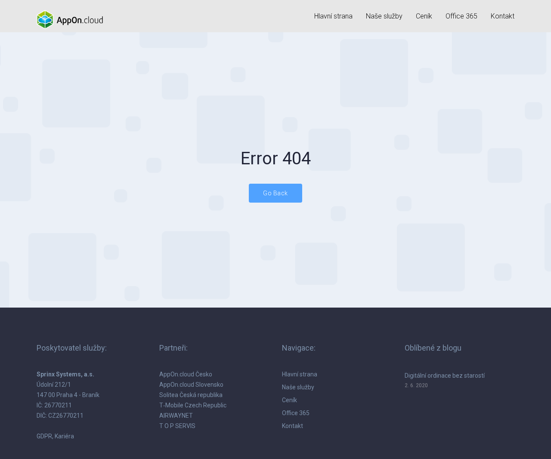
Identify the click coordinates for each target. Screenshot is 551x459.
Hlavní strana (333, 16)
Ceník (424, 16)
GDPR (44, 436)
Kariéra (64, 436)
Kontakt (502, 16)
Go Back (275, 193)
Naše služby (384, 16)
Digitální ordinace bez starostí (445, 375)
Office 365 (461, 16)
